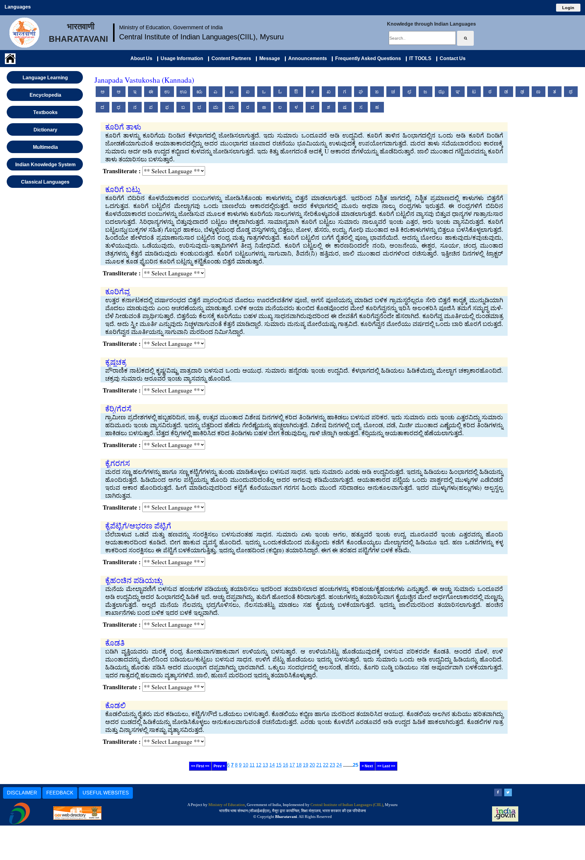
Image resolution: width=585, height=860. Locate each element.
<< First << (200, 766)
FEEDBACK (59, 792)
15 (279, 765)
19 (305, 765)
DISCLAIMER (22, 792)
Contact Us (451, 58)
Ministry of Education (226, 804)
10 (245, 765)
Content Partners (230, 58)
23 (332, 765)
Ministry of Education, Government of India (171, 27)
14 (272, 765)
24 (339, 765)
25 (355, 765)
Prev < (219, 766)
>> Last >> (386, 766)
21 (319, 765)
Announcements (306, 58)
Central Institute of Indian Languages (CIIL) (346, 804)
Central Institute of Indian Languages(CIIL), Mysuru (201, 37)
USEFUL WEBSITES (106, 792)
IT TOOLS (419, 58)
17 (292, 765)
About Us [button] (141, 58)
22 (325, 765)
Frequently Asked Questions (367, 58)
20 (312, 765)
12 (258, 765)
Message (268, 58)
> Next (367, 766)
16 (285, 765)
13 (265, 765)
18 (299, 765)
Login (568, 7)
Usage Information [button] (180, 58)
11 (252, 765)
